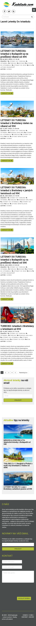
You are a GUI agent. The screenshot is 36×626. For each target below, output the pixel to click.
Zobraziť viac (6, 93)
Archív (31, 617)
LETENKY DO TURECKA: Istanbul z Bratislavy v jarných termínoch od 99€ (16, 190)
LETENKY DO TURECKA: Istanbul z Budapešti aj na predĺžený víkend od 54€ (14, 259)
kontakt (25, 617)
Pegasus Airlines (17, 132)
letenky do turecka (17, 61)
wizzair (21, 63)
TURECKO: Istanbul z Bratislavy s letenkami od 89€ (17, 327)
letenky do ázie (19, 65)
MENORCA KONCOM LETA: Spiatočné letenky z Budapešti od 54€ (17, 442)
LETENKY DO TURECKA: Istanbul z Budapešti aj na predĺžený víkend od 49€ (14, 54)
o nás (31, 615)
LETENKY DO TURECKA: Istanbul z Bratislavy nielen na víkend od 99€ (16, 123)
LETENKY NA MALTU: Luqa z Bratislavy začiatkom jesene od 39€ (18, 488)
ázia (30, 65)
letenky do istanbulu (11, 201)
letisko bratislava (19, 136)
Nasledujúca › (23, 372)
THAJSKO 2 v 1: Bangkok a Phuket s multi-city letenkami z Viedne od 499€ (18, 466)
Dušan (9, 69)
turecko (13, 63)
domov (25, 615)
